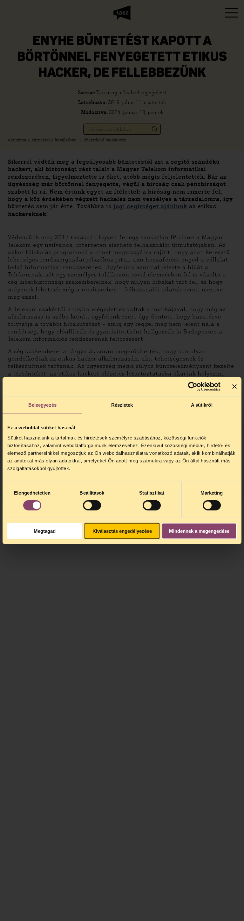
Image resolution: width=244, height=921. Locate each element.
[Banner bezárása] (234, 386)
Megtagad (45, 530)
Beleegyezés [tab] (42, 405)
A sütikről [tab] (202, 405)
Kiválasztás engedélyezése (122, 530)
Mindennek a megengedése (199, 530)
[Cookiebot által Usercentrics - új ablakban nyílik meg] (192, 386)
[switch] (92, 505)
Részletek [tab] (122, 405)
